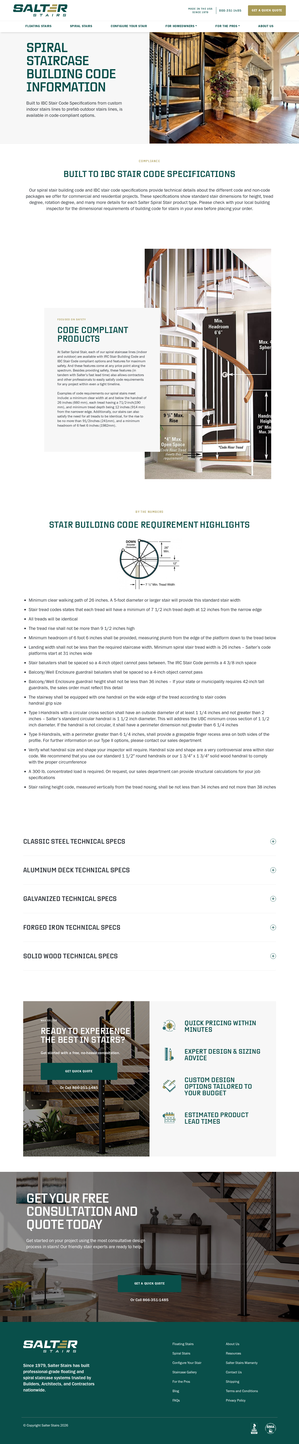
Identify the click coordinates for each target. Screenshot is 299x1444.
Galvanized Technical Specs (70, 898)
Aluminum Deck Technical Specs (76, 870)
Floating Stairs (182, 1344)
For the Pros (226, 26)
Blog (175, 1391)
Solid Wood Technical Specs (70, 956)
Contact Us (234, 1372)
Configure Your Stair (129, 26)
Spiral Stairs (181, 1353)
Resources (233, 1353)
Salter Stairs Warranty (242, 1363)
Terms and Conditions (242, 1391)
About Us (266, 26)
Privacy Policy (236, 1400)
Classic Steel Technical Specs (74, 841)
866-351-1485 (85, 1087)
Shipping (232, 1381)
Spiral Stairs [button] (81, 26)
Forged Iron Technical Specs (72, 927)
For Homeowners (180, 26)
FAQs (176, 1400)
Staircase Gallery (184, 1372)
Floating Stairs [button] (38, 26)
